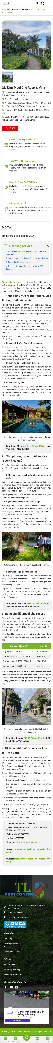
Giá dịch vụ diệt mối (11, 964)
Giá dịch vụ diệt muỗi (20, 10)
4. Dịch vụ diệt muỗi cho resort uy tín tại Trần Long (25, 267)
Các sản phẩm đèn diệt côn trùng (14, 945)
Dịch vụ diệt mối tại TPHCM (14, 975)
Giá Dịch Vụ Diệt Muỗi (33, 446)
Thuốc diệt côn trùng (12, 952)
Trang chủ (6, 10)
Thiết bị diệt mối (10, 939)
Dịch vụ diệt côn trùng (12, 970)
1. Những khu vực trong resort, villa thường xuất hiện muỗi (26, 253)
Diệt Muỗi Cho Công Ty (34, 738)
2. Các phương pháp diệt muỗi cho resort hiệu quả (27, 258)
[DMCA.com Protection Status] (15, 924)
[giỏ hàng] (42, 3)
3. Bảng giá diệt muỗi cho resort (19, 262)
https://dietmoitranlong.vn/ (27, 842)
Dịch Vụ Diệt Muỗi (36, 603)
